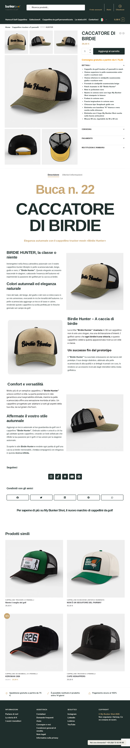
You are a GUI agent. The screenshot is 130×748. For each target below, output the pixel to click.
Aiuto (109, 10)
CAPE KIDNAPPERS (76, 676)
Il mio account (96, 10)
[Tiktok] (58, 476)
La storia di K (11, 717)
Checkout (120, 10)
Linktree (71, 721)
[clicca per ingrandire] (41, 91)
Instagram (72, 714)
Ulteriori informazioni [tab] (72, 175)
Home (7, 27)
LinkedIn (71, 717)
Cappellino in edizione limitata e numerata (85, 600)
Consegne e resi (43, 724)
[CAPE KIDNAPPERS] (96, 642)
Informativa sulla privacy (47, 738)
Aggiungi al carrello (108, 51)
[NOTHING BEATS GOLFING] (34, 569)
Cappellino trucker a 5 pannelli (25, 27)
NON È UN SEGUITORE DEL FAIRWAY (84, 602)
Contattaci (41, 714)
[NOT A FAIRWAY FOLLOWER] (96, 569)
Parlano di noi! (11, 714)
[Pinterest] (79, 476)
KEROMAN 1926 (12, 676)
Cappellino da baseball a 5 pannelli (21, 673)
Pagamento (87, 138)
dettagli (86, 65)
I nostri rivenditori (13, 721)
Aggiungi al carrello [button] (34, 611)
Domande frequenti (44, 717)
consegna (86, 129)
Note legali (41, 734)
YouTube (71, 724)
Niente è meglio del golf (15, 602)
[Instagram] (51, 476)
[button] (18, 497)
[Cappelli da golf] (65, 476)
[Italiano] (103, 19)
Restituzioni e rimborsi (93, 148)
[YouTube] (72, 476)
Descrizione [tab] (53, 175)
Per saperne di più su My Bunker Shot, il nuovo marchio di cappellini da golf (65, 510)
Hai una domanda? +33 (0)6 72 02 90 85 (107, 743)
